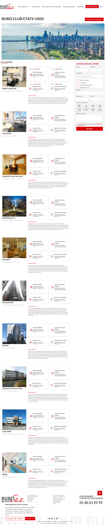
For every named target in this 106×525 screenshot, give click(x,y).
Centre (6, 14)
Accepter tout (30, 518)
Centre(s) (79, 73)
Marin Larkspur (84, 80)
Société (78, 90)
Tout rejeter (20, 518)
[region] (20, 512)
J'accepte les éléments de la (89, 124)
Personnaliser (10, 518)
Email (92, 96)
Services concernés (82, 102)
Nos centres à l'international (51, 6)
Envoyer (89, 129)
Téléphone (79, 96)
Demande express (92, 6)
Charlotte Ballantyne (85, 85)
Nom (78, 67)
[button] (4, 77)
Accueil (3, 14)
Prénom (93, 67)
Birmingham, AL (84, 87)
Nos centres (36, 6)
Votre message (81, 113)
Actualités (80, 6)
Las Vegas (82, 82)
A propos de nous (69, 6)
